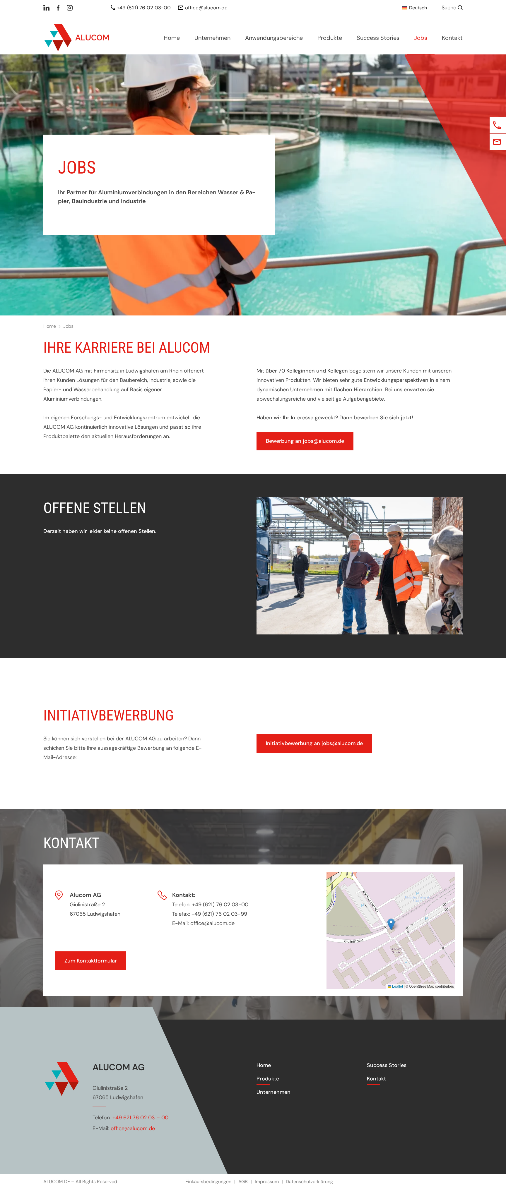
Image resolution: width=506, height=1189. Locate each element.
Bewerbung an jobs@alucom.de (305, 441)
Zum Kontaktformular (90, 961)
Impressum (267, 1181)
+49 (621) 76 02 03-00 (144, 8)
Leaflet (397, 986)
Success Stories (378, 37)
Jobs (420, 37)
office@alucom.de (206, 8)
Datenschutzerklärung (309, 1181)
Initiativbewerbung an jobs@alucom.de (314, 743)
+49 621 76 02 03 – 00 (140, 1117)
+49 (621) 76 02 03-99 (219, 914)
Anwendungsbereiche (274, 37)
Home (172, 37)
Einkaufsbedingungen (208, 1181)
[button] (391, 924)
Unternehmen (212, 37)
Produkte (329, 37)
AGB (243, 1181)
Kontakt (452, 37)
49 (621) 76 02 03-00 (221, 904)
